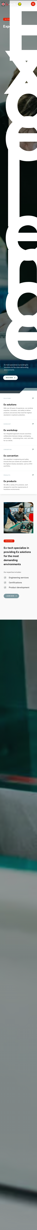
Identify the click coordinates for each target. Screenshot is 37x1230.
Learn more (10, 596)
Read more (9, 377)
